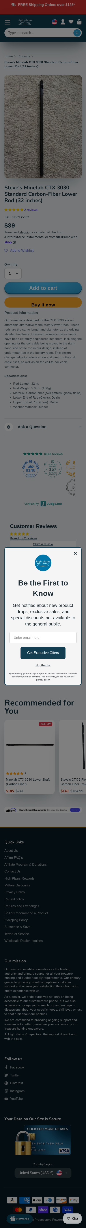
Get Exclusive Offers (43, 653)
